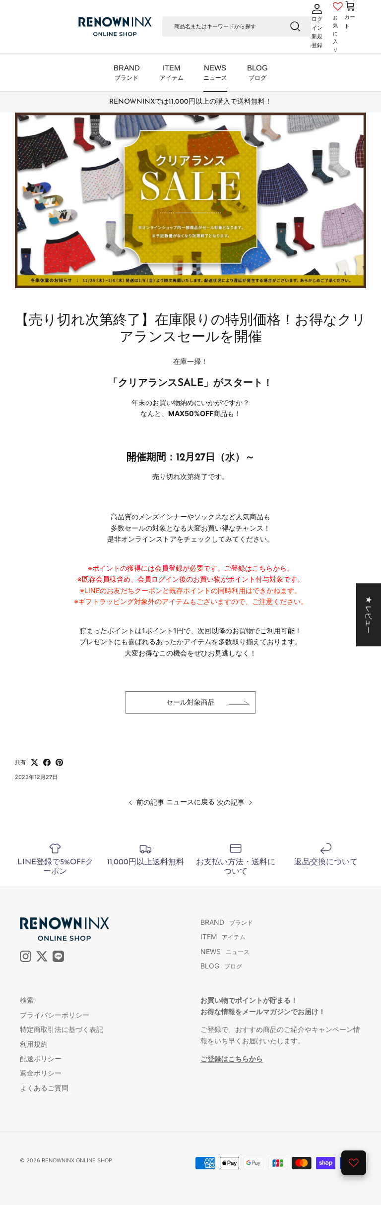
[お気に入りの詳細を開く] (353, 1162)
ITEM (172, 72)
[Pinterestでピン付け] (59, 762)
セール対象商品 (190, 702)
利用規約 (34, 1044)
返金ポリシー (41, 1073)
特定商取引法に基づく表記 (61, 1029)
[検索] (295, 26)
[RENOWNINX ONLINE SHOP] (115, 26)
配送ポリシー (41, 1058)
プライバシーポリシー (54, 1015)
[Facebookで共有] (47, 762)
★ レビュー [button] (369, 614)
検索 (27, 1000)
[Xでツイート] (34, 762)
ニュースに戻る (190, 801)
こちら (262, 568)
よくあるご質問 (44, 1088)
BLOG (257, 72)
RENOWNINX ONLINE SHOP (77, 1160)
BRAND (127, 72)
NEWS (215, 72)
